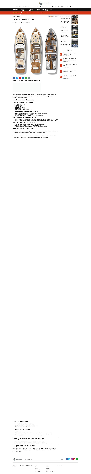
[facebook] (14, 78)
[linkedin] (20, 78)
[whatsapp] (77, 459)
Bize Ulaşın (60, 465)
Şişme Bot (54, 6)
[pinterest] (23, 78)
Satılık (24, 6)
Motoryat (42, 6)
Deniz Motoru (61, 6)
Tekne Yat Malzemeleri (71, 6)
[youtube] (74, 459)
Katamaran (48, 6)
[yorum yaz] (29, 78)
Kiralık (20, 6)
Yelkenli (33, 6)
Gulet (38, 6)
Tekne (29, 6)
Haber (16, 6)
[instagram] (72, 459)
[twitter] (17, 78)
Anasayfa (14, 16)
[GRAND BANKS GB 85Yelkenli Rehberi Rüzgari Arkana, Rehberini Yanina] (45, 3)
